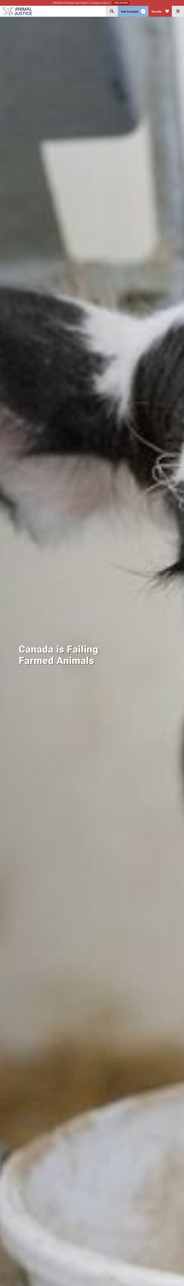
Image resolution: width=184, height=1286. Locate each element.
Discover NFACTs (49, 676)
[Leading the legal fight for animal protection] (16, 11)
